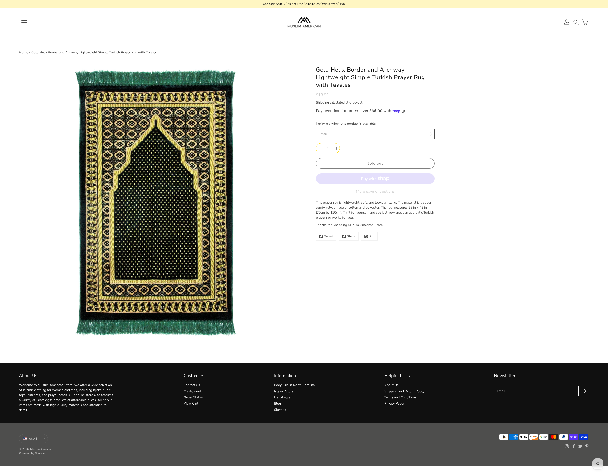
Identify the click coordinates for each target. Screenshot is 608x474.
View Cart (191, 403)
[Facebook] (573, 446)
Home (23, 52)
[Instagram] (567, 446)
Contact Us (192, 385)
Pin (372, 236)
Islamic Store (283, 391)
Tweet (328, 236)
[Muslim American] (304, 22)
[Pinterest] (587, 446)
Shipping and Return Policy (404, 391)
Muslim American (41, 449)
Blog (277, 403)
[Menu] (24, 22)
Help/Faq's (282, 397)
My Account (192, 391)
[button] (576, 22)
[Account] (566, 22)
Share (351, 236)
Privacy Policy (394, 403)
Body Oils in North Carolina (294, 385)
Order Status (193, 397)
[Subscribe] (429, 134)
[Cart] (585, 22)
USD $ (33, 438)
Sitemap (280, 409)
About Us (391, 385)
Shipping (322, 102)
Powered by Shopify (32, 453)
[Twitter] (580, 446)
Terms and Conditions (400, 397)
